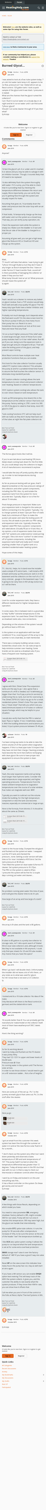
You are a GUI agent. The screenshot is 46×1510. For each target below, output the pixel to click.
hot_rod (10, 292)
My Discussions (7, 1378)
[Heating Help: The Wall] (17, 7)
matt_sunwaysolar (14, 161)
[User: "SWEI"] (8, 1309)
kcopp (10, 72)
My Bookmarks (23, 1375)
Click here (6, 47)
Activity (4, 1372)
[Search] (39, 7)
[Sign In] (43, 7)
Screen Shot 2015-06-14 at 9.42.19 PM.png (17, 658)
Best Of (5, 1384)
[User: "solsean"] (4, 436)
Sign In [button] (16, 135)
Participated (6, 1387)
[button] (42, 66)
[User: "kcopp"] (4, 73)
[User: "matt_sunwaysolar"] (4, 162)
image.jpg (10, 1118)
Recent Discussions (9, 1368)
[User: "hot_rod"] (4, 293)
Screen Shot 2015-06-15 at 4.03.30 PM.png (17, 821)
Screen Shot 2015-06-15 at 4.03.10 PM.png (17, 816)
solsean (10, 734)
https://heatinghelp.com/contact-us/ (16, 39)
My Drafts (23, 1381)
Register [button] (29, 135)
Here (13, 27)
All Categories (7, 1365)
